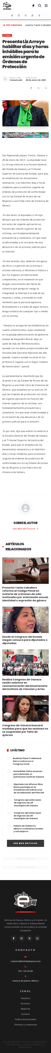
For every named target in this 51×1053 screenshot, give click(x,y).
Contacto (25, 1014)
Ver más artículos (24, 529)
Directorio (25, 1003)
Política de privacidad (25, 1019)
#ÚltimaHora (14, 25)
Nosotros (25, 998)
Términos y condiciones (25, 1024)
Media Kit (25, 1008)
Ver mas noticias (25, 843)
